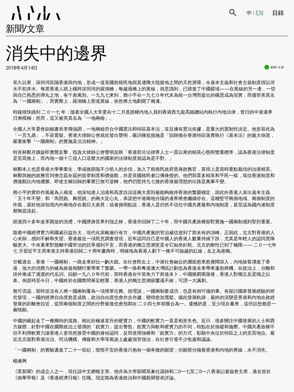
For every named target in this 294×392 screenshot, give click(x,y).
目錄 (278, 12)
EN (260, 12)
